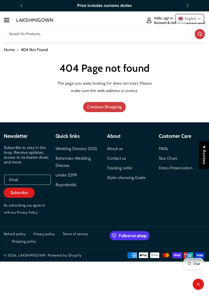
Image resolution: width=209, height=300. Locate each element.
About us (115, 148)
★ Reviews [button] (204, 155)
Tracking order (119, 168)
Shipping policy (24, 241)
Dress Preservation (175, 168)
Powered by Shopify (65, 255)
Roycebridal (66, 184)
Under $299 (66, 175)
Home (9, 49)
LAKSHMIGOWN (32, 255)
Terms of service (75, 234)
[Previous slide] (21, 5)
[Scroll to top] (198, 284)
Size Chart (168, 158)
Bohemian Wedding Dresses (73, 162)
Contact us (116, 158)
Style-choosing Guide (126, 177)
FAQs (163, 148)
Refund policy (14, 234)
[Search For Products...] (200, 34)
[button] (9, 20)
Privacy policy (44, 234)
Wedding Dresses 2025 (76, 148)
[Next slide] (187, 5)
